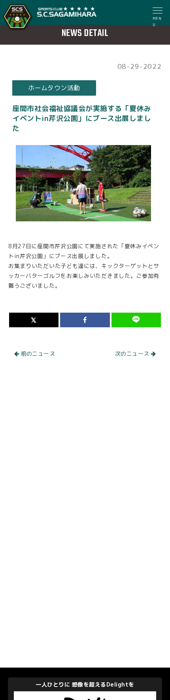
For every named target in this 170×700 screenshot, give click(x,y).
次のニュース (133, 353)
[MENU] (158, 11)
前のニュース (37, 353)
